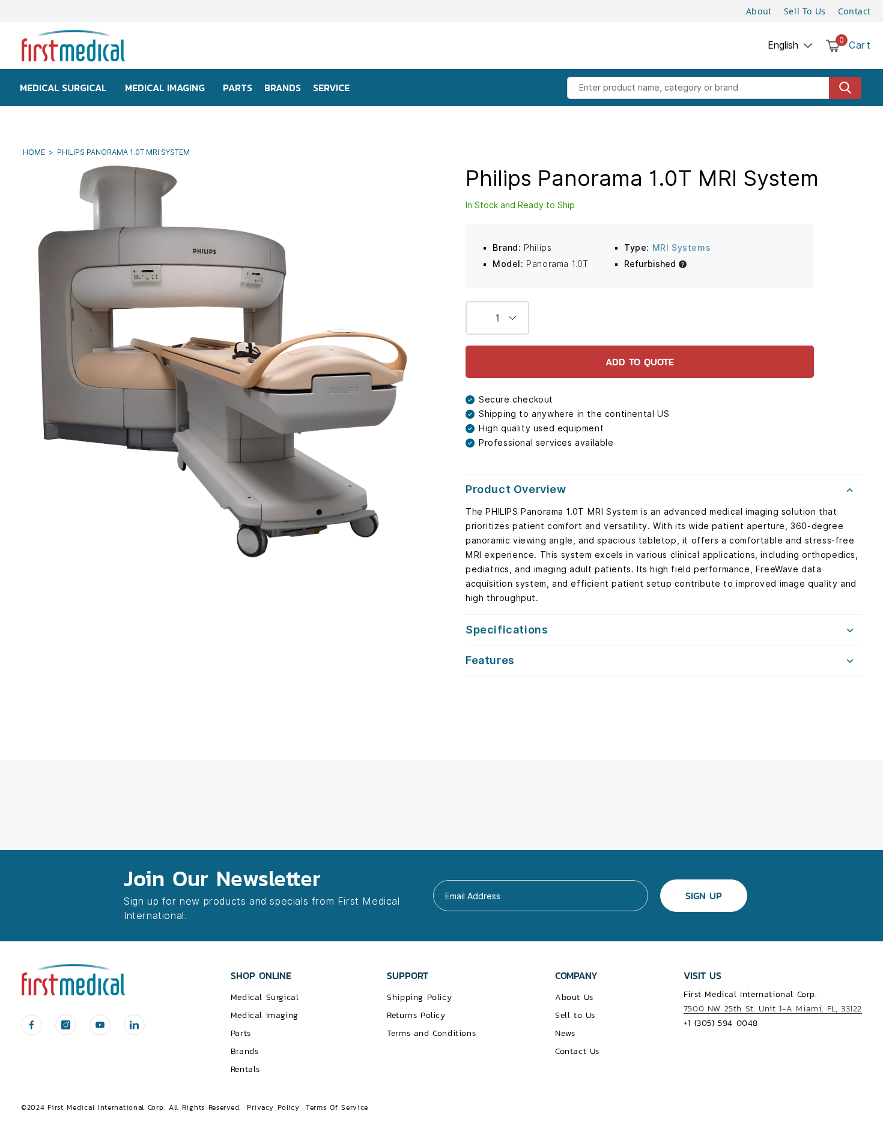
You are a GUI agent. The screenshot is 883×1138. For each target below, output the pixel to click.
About (759, 11)
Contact (854, 11)
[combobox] (714, 88)
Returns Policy (416, 1015)
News (565, 1033)
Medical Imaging (265, 1015)
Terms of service (337, 1107)
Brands (245, 1051)
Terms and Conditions (431, 1033)
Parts (241, 1033)
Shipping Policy (419, 997)
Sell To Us (805, 11)
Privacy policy (273, 1107)
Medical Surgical (265, 997)
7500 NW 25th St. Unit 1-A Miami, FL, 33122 (773, 1008)
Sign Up (703, 895)
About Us (574, 997)
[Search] (845, 88)
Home (35, 152)
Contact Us (577, 1051)
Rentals (245, 1069)
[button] (664, 490)
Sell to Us (575, 1015)
